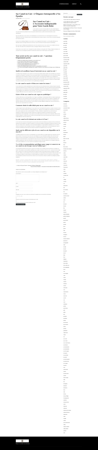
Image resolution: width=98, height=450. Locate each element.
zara (64, 432)
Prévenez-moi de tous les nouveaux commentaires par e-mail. (27, 199)
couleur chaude (34, 159)
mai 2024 (65, 96)
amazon (64, 122)
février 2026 (65, 53)
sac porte (65, 357)
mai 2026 (65, 47)
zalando (64, 430)
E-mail (17, 186)
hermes (64, 232)
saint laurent (65, 369)
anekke (64, 124)
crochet (64, 181)
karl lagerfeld (65, 242)
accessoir (65, 103)
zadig (64, 424)
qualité (53, 160)
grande (64, 224)
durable (48, 159)
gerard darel (65, 220)
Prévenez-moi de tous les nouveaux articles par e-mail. (26, 202)
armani (64, 126)
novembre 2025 (66, 59)
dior (64, 187)
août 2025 (65, 65)
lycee (64, 269)
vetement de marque (67, 410)
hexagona (65, 234)
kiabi (64, 244)
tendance (65, 385)
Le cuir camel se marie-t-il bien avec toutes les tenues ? (28, 61)
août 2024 (65, 90)
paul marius (65, 308)
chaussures (65, 167)
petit (64, 310)
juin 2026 (65, 45)
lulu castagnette (66, 267)
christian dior (65, 175)
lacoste (64, 248)
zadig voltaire (65, 428)
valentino (65, 400)
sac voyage (65, 363)
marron (64, 285)
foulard (64, 210)
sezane (64, 375)
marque (64, 281)
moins (64, 293)
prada (64, 326)
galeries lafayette (66, 216)
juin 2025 (65, 69)
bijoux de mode (66, 138)
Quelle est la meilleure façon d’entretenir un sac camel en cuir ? (29, 60)
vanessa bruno (66, 402)
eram (64, 199)
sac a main (65, 340)
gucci (64, 226)
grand (64, 222)
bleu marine (65, 146)
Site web (17, 189)
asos (64, 128)
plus (64, 314)
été (64, 201)
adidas (64, 116)
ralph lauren (65, 332)
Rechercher (65, 13)
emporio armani (66, 195)
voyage (64, 418)
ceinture (64, 163)
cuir (64, 183)
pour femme (65, 322)
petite (64, 312)
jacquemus (65, 240)
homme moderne (66, 238)
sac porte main (66, 361)
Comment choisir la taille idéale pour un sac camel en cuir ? (28, 63)
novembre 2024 (66, 84)
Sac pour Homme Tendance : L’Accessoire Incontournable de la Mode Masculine (46, 166)
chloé (64, 171)
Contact (74, 3)
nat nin (64, 297)
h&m (64, 230)
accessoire (22, 159)
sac (64, 336)
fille (64, 208)
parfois (64, 306)
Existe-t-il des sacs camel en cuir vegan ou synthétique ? (28, 62)
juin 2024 (65, 94)
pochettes (65, 318)
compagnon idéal (27, 159)
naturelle (35, 160)
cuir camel (39, 159)
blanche (64, 142)
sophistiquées (33, 162)
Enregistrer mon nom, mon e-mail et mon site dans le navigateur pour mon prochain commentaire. (33, 194)
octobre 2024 (65, 86)
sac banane (65, 344)
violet (64, 416)
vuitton (64, 420)
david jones (65, 185)
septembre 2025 (66, 63)
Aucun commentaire (26, 18)
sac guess (65, 353)
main (64, 275)
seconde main (66, 373)
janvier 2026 (65, 55)
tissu (64, 389)
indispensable (26, 160)
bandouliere (65, 132)
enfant (64, 197)
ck (63, 177)
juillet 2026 (65, 43)
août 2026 (65, 41)
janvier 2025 (65, 80)
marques (65, 283)
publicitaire (65, 330)
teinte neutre (39, 162)
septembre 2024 (66, 88)
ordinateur (65, 304)
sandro (64, 371)
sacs (64, 367)
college (64, 179)
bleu (64, 144)
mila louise (65, 287)
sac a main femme (66, 342)
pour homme (65, 324)
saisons (29, 162)
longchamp (65, 261)
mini (64, 289)
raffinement (57, 160)
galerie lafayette (66, 214)
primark (64, 328)
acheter (64, 114)
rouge (64, 334)
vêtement (65, 406)
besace (64, 134)
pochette (65, 316)
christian (64, 173)
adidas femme (66, 118)
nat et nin (65, 295)
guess (64, 228)
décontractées (43, 159)
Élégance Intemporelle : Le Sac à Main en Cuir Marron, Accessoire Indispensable (71, 25)
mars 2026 (65, 51)
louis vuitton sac (66, 265)
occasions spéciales (40, 160)
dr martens (65, 193)
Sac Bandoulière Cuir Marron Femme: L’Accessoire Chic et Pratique (72, 28)
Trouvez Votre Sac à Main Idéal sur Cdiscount (71, 19)
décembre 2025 (66, 57)
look (30, 160)
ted (64, 381)
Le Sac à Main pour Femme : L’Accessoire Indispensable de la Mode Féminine (71, 22)
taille (64, 379)
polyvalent (46, 160)
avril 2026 (65, 49)
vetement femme (66, 412)
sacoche (64, 365)
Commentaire (18, 173)
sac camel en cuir (24, 162)
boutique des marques (67, 148)
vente (64, 404)
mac (64, 271)
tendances (65, 387)
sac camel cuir (18, 162)
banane (64, 130)
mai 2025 (65, 71)
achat (64, 112)
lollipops (64, 259)
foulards (64, 212)
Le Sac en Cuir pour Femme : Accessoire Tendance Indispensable (28, 165)
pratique (50, 160)
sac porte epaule (66, 359)
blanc (64, 140)
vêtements (65, 414)
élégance (51, 159)
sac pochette (65, 355)
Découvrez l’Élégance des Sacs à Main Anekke (71, 31)
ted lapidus (65, 383)
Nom (17, 183)
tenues (43, 162)
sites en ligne (65, 377)
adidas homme (66, 120)
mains (64, 277)
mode (32, 160)
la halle (64, 246)
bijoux (64, 136)
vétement (65, 408)
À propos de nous (64, 3)
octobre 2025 (65, 61)
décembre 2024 (66, 82)
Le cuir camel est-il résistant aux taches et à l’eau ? (27, 64)
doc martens (65, 189)
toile (64, 391)
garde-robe (21, 160)
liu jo (64, 257)
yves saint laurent (66, 422)
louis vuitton (65, 263)
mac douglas (65, 273)
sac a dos (65, 338)
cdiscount (65, 161)
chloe (64, 169)
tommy (64, 393)
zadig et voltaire (66, 426)
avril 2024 (65, 98)
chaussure (65, 165)
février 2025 (65, 78)
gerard (64, 218)
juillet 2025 (65, 67)
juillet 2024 (65, 92)
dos (64, 191)
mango (64, 279)
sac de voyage (66, 351)
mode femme (65, 291)
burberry (65, 150)
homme (64, 236)
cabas (64, 152)
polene (64, 320)
